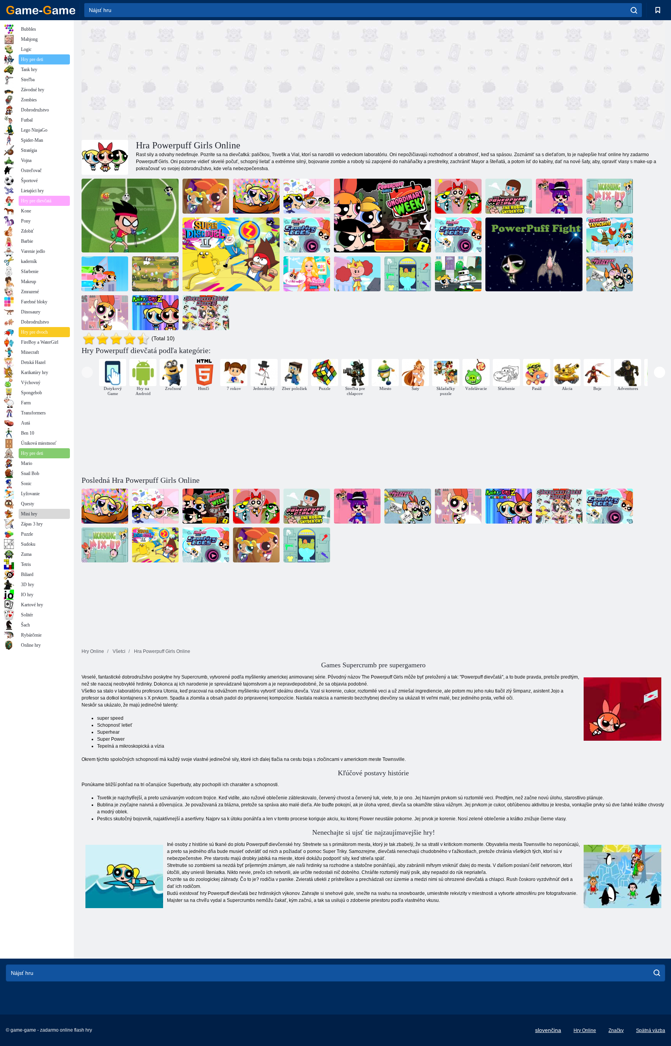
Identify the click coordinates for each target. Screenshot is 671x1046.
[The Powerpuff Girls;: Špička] (105, 312)
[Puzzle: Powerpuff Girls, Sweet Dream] (306, 196)
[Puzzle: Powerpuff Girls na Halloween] (256, 196)
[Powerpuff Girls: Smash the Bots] (306, 235)
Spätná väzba (650, 1030)
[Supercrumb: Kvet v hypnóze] (206, 196)
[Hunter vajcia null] (155, 273)
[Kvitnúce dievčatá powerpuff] (559, 196)
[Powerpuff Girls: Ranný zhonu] (407, 273)
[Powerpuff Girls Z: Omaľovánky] (155, 312)
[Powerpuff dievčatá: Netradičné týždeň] (458, 273)
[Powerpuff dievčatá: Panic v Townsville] (609, 235)
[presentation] (87, 372)
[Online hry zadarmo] (41, 10)
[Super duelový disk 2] (231, 254)
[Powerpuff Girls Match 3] (206, 312)
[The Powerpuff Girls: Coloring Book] (609, 273)
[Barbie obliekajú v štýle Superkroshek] (306, 273)
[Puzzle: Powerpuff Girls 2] (458, 196)
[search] (634, 10)
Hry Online (585, 1030)
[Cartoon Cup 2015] (130, 215)
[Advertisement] (227, 78)
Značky (616, 1030)
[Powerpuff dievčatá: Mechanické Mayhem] (357, 273)
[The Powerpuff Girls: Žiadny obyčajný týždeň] (382, 215)
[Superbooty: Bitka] (533, 254)
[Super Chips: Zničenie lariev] (458, 235)
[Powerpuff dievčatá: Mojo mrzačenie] (105, 273)
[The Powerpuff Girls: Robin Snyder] (508, 196)
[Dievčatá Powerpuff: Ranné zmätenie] (609, 196)
